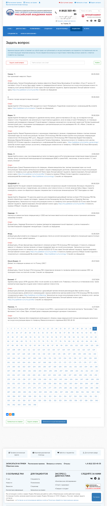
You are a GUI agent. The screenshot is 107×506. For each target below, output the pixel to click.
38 (69, 333)
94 (39, 345)
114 (44, 350)
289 (19, 392)
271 (19, 388)
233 (8, 379)
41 (82, 333)
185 (39, 367)
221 (39, 375)
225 (59, 375)
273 (29, 388)
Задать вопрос (96, 2)
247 (81, 379)
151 (50, 358)
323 (8, 400)
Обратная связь (12, 466)
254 (24, 383)
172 (65, 362)
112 (34, 350)
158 (85, 358)
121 (79, 350)
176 (85, 362)
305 (8, 396)
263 (70, 383)
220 (34, 375)
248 (87, 379)
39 (73, 333)
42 (86, 333)
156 (75, 358)
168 (44, 362)
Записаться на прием (15, 422)
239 (39, 379)
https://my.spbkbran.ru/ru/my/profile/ (25, 90)
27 (21, 333)
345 (29, 405)
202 (34, 371)
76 (52, 341)
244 (65, 379)
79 (65, 341)
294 (45, 392)
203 (40, 371)
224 (54, 375)
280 (65, 388)
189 (60, 367)
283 (81, 388)
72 (34, 341)
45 (8, 337)
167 (39, 362)
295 (50, 392)
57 (60, 337)
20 (82, 328)
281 (70, 388)
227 (70, 375)
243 (60, 379)
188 (55, 367)
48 (21, 337)
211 (82, 371)
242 (55, 379)
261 (60, 383)
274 (34, 388)
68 (17, 341)
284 (86, 388)
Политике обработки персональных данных (63, 500)
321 (91, 396)
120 (73, 350)
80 (69, 341)
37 (64, 333)
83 (82, 341)
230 (85, 375)
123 (88, 350)
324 (13, 400)
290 (24, 392)
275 (39, 388)
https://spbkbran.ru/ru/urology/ (43, 176)
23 (95, 328)
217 (18, 375)
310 (35, 396)
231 (91, 375)
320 (85, 396)
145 (19, 358)
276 (44, 388)
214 (97, 371)
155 (70, 358)
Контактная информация (14, 490)
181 (19, 367)
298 (66, 392)
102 (76, 345)
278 (55, 388)
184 (34, 367)
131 (39, 354)
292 (35, 392)
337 (81, 400)
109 (19, 350)
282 (76, 388)
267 (91, 383)
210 (77, 371)
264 (76, 383)
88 (13, 345)
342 (13, 405)
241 (50, 379)
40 (78, 333)
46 (13, 337)
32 (43, 333)
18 (73, 328)
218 (23, 375)
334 (65, 400)
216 (13, 375)
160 (95, 358)
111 (29, 350)
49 (26, 337)
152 (55, 358)
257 (39, 383)
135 (59, 354)
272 (24, 388)
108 (13, 350)
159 (90, 358)
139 (79, 354)
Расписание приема (15, 2)
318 (75, 396)
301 (82, 392)
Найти (97, 63)
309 (29, 396)
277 (50, 388)
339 (91, 400)
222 (44, 375)
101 (71, 345)
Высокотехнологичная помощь (17, 4)
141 (90, 354)
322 (96, 396)
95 (44, 345)
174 (75, 362)
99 (61, 345)
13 (52, 328)
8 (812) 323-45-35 (94, 464)
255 (29, 383)
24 (8, 333)
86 (96, 341)
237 (29, 379)
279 (60, 388)
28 (25, 333)
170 (55, 362)
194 (86, 367)
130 (34, 354)
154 (65, 358)
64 (91, 337)
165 (29, 362)
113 (39, 350)
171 (60, 362)
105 (92, 345)
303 (93, 392)
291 (30, 392)
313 (50, 396)
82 (78, 341)
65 (96, 337)
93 (35, 345)
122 (83, 350)
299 (72, 392)
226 (65, 375)
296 (56, 392)
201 (29, 371)
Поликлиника (35, 482)
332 (55, 400)
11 (44, 328)
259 (49, 383)
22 (90, 328)
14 (56, 328)
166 (34, 362)
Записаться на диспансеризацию (54, 421)
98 (57, 345)
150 (45, 358)
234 (13, 379)
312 (45, 396)
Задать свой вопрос (17, 63)
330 (45, 400)
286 (97, 388)
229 (80, 375)
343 (19, 405)
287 (8, 392)
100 (66, 345)
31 (38, 333)
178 (95, 362)
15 (60, 328)
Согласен (96, 497)
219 (29, 375)
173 (70, 362)
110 (24, 350)
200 (24, 371)
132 (44, 354)
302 (87, 392)
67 (13, 341)
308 (24, 396)
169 (49, 362)
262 (65, 383)
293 (40, 392)
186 (44, 367)
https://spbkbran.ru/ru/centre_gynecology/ (83, 142)
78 (60, 341)
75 (47, 341)
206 (55, 371)
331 (50, 400)
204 (45, 371)
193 (80, 367)
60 (74, 337)
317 (70, 396)
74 (43, 341)
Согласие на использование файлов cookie (32, 500)
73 (39, 341)
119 (68, 350)
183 (29, 367)
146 (24, 358)
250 (97, 379)
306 (14, 396)
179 (8, 367)
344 (24, 405)
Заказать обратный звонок (66, 21)
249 (92, 379)
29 (30, 333)
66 (8, 341)
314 (55, 396)
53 (43, 337)
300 (77, 392)
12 (48, 328)
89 (17, 345)
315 (60, 396)
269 (8, 388)
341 (8, 405)
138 (74, 354)
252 (13, 383)
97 (52, 345)
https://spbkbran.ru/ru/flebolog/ (35, 295)
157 (80, 358)
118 (63, 350)
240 (45, 379)
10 (39, 328)
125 (8, 354)
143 (8, 358)
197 (8, 371)
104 (86, 345)
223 (49, 375)
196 (96, 367)
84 (87, 341)
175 (80, 362)
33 (47, 333)
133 (49, 354)
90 (22, 345)
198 (13, 371)
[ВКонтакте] (7, 414)
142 (95, 354)
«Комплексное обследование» (65, 481)
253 (18, 383)
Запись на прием (31, 2)
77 (56, 341)
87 (8, 345)
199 (19, 371)
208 (66, 371)
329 (39, 400)
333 (60, 400)
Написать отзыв (81, 2)
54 (47, 337)
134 (54, 354)
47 (17, 337)
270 (14, 388)
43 (91, 333)
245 (71, 379)
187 (49, 367)
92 (30, 345)
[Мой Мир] (13, 414)
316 (65, 396)
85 (91, 341)
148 (34, 358)
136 (64, 354)
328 (34, 400)
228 (75, 375)
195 (91, 367)
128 (23, 354)
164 (24, 362)
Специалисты (13, 33)
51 (35, 337)
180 (13, 367)
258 (44, 383)
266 (86, 383)
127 (18, 354)
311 (40, 396)
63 (87, 337)
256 (34, 383)
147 (29, 358)
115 (49, 350)
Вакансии (9, 486)
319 (80, 396)
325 (19, 400)
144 (13, 358)
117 (58, 350)
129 (29, 354)
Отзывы (67, 464)
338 (86, 400)
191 (70, 367)
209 (71, 371)
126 (13, 354)
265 (81, 383)
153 (60, 358)
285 (91, 388)
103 (81, 345)
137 (69, 354)
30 (34, 333)
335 (70, 400)
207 (61, 371)
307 (19, 396)
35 (56, 333)
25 (12, 333)
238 (34, 379)
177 (90, 362)
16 (65, 328)
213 (92, 371)
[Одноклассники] (10, 414)
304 (98, 392)
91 (26, 345)
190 (65, 367)
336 (75, 400)
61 (78, 337)
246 (76, 379)
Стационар (34, 486)
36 (60, 333)
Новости (9, 482)
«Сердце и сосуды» (61, 488)
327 (29, 400)
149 (39, 358)
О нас (8, 479)
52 (39, 337)
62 (82, 337)
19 (77, 328)
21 (86, 328)
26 (17, 333)
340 (96, 400)
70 (26, 341)
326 (24, 400)
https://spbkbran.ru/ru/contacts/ (24, 108)
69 (22, 341)
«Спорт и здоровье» (62, 485)
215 (8, 375)
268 (97, 383)
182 (24, 367)
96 (48, 345)
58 (65, 337)
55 (52, 337)
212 (87, 371)
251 (8, 383)
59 (69, 337)
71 (30, 341)
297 (61, 392)
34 (51, 333)
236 (24, 379)
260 (55, 383)
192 (75, 367)
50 (30, 337)
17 (69, 328)
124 (93, 350)
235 (19, 379)
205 (50, 371)
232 (96, 375)
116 (53, 350)
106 (97, 345)
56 (56, 337)
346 (34, 405)
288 (14, 392)
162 (13, 362)
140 (84, 354)
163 (18, 362)
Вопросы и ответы (54, 464)
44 (95, 333)
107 (8, 350)
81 (74, 341)
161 (8, 362)
